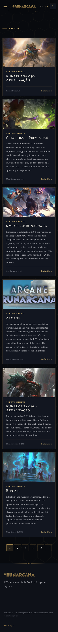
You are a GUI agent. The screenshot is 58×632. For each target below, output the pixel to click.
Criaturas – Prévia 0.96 (27, 138)
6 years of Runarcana (26, 226)
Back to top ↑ (9, 625)
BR (41, 6)
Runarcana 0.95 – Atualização (21, 408)
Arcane (13, 318)
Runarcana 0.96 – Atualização (21, 78)
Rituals (13, 491)
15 (40, 547)
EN (46, 6)
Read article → (46, 90)
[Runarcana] (24, 6)
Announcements (15, 72)
